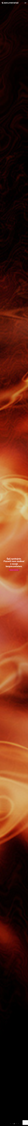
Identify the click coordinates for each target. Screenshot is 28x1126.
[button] (25, 3)
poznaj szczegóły (14, 568)
